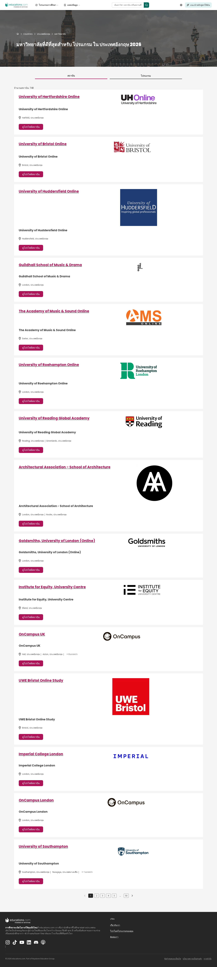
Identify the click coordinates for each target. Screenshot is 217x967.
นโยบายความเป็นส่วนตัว (192, 958)
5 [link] (114, 895)
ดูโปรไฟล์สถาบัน (31, 126)
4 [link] (108, 895)
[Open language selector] (181, 5)
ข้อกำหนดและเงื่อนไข (172, 958)
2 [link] (96, 895)
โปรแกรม (146, 75)
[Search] (146, 5)
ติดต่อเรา (114, 937)
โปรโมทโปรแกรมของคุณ (121, 931)
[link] (60, 33)
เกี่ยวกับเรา (115, 925)
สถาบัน (71, 75)
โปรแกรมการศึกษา (47, 5)
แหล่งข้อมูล (72, 5)
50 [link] (126, 895)
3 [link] (102, 895)
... (120, 895)
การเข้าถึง (207, 958)
